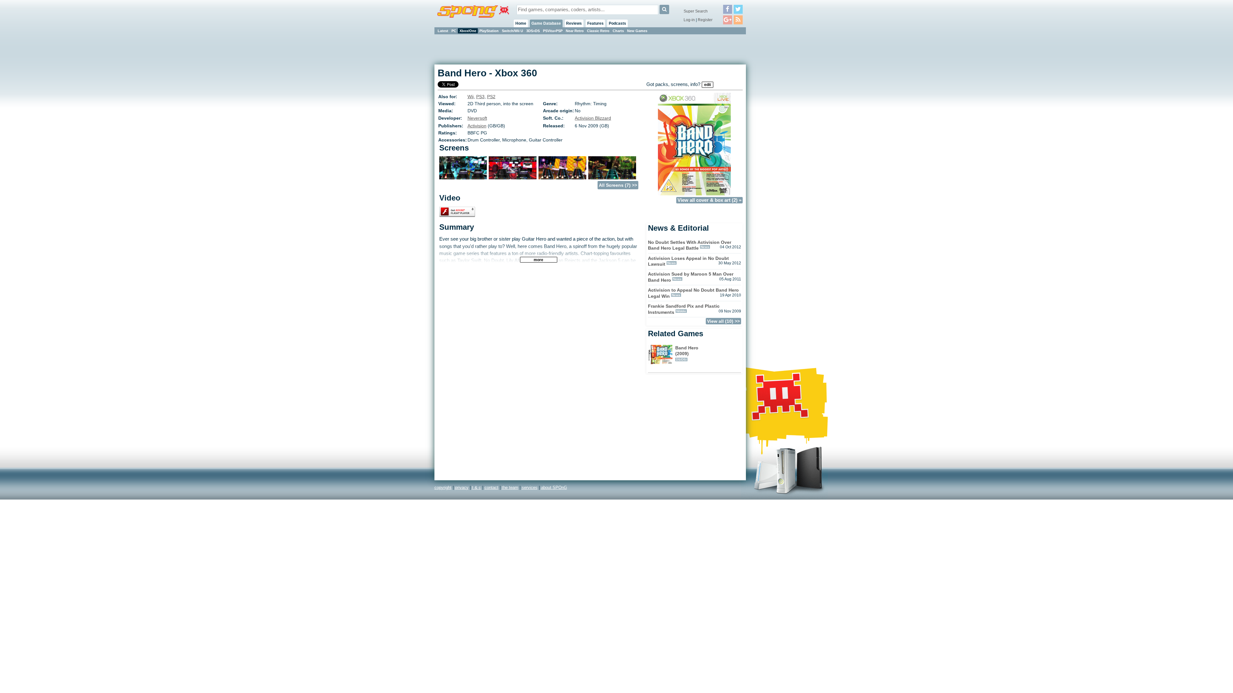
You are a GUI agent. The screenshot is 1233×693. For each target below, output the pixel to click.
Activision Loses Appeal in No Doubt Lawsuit (688, 261)
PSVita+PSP (553, 31)
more (538, 260)
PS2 (491, 96)
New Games (637, 31)
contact (491, 487)
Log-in (689, 20)
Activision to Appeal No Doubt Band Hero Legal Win (693, 293)
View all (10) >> (723, 321)
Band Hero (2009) (686, 353)
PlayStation (489, 31)
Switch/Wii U (512, 31)
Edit (707, 84)
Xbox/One (467, 31)
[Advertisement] (774, 131)
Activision (477, 125)
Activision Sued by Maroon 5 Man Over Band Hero (690, 277)
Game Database (546, 23)
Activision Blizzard (593, 118)
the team (510, 487)
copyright (442, 487)
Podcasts (617, 23)
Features (595, 23)
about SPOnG (554, 487)
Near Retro (575, 31)
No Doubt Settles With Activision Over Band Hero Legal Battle (689, 245)
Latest (443, 31)
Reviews (574, 23)
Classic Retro (598, 31)
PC (453, 31)
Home (520, 23)
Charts (618, 31)
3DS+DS (533, 31)
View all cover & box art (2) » (709, 200)
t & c (476, 487)
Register (705, 20)
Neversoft (477, 118)
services (530, 487)
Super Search (696, 11)
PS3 (480, 96)
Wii (471, 96)
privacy (461, 487)
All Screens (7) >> (618, 185)
